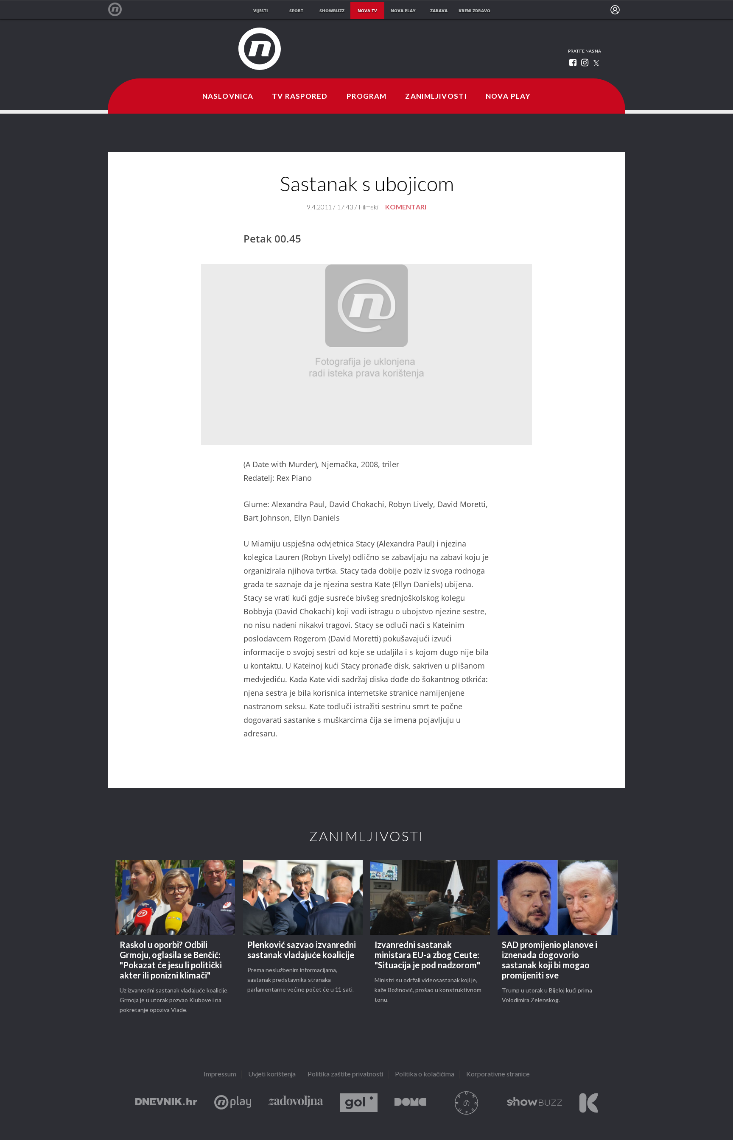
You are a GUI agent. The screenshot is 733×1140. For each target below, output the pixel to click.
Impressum (220, 1074)
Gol (359, 1103)
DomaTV (410, 1103)
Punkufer (466, 1103)
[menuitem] (615, 10)
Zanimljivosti (436, 96)
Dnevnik (166, 1103)
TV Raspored (299, 96)
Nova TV (119, 9)
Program (367, 96)
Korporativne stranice (498, 1074)
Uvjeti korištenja (272, 1074)
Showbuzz (534, 1103)
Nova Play (508, 96)
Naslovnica (227, 96)
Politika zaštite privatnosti (345, 1074)
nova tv (367, 11)
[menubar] (615, 9)
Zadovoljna (295, 1103)
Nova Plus (232, 1103)
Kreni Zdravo (588, 1103)
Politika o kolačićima (424, 1074)
